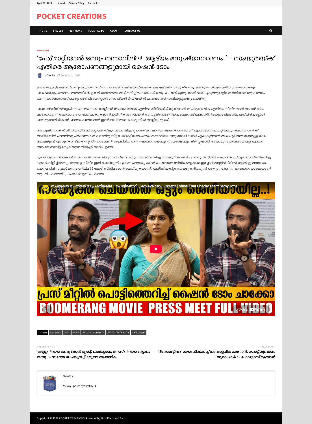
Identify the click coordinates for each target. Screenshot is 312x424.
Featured (55, 332)
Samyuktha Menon (93, 332)
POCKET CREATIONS (72, 16)
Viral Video (138, 332)
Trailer (58, 30)
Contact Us (94, 3)
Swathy (51, 75)
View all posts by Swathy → (79, 386)
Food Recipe (96, 30)
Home (43, 30)
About (61, 3)
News (76, 332)
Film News (75, 30)
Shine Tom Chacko (118, 332)
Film (67, 332)
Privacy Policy (76, 3)
